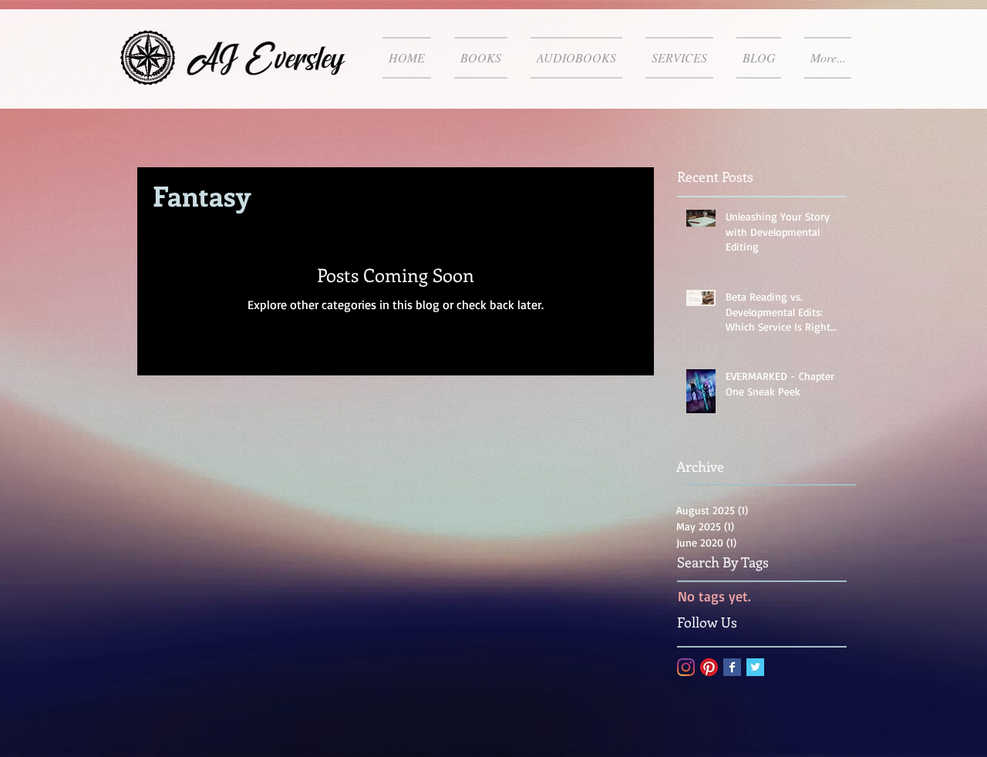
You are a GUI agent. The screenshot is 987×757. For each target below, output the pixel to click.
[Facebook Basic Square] (732, 667)
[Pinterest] (709, 667)
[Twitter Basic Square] (755, 667)
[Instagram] (686, 667)
